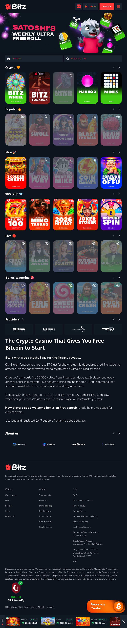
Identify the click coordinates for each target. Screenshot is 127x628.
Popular (8, 505)
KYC (75, 561)
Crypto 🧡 (12, 67)
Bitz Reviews (45, 511)
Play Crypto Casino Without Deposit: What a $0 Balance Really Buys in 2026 (85, 553)
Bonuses (43, 500)
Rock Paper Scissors (81, 527)
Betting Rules (79, 511)
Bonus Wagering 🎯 (19, 278)
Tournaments (45, 495)
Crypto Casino (45, 527)
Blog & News (45, 521)
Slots (7, 511)
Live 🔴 (10, 236)
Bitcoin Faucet (45, 516)
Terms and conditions (82, 500)
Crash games (11, 495)
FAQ (75, 495)
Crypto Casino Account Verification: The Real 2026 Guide (88, 543)
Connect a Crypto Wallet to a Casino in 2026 (86, 534)
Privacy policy (79, 505)
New (7, 500)
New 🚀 (11, 152)
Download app (45, 505)
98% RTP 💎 (14, 194)
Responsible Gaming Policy (85, 516)
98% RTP (9, 516)
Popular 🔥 (13, 109)
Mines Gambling (80, 521)
